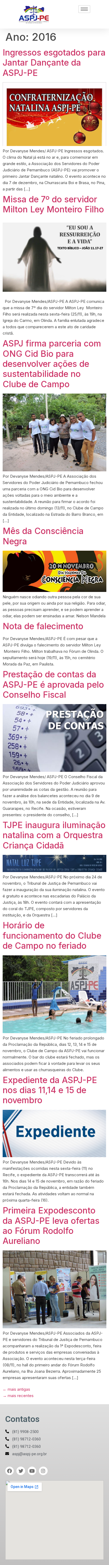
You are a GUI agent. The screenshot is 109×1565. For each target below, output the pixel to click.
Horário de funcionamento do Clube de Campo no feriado (52, 935)
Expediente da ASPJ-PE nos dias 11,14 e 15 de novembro (50, 1090)
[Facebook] (9, 1471)
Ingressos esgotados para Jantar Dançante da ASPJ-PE (54, 62)
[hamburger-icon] (84, 9)
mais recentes (18, 1395)
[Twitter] (20, 1471)
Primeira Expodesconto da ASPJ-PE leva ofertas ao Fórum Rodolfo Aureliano (51, 1225)
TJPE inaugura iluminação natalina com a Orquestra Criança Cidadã (54, 835)
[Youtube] (32, 1471)
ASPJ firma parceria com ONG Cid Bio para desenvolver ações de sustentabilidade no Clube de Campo (52, 363)
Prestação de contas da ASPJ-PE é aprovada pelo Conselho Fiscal (53, 684)
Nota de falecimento (43, 626)
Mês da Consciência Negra (43, 536)
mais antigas (16, 1389)
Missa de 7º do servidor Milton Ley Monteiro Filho (53, 204)
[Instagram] (43, 1471)
